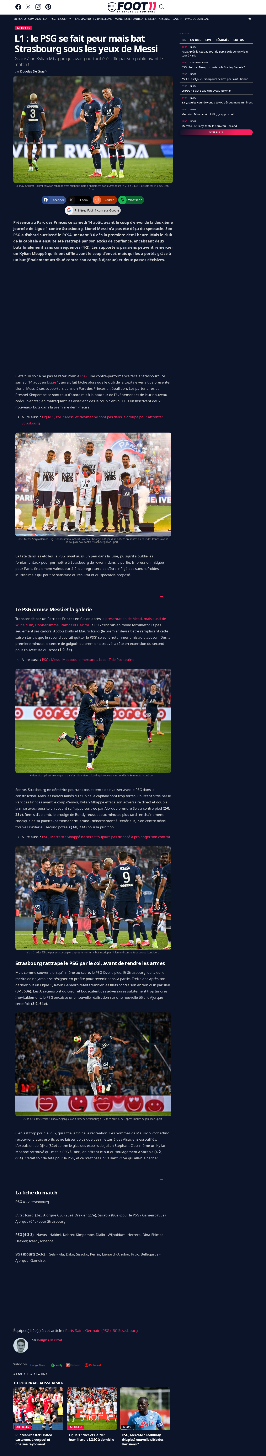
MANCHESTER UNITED (129, 18)
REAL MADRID (82, 18)
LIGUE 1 (63, 18)
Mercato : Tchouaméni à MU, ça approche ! (208, 114)
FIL (184, 40)
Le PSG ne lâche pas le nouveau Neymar (206, 90)
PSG (52, 18)
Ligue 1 (53, 382)
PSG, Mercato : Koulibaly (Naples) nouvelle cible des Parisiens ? (143, 1439)
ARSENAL (164, 18)
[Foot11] (132, 7)
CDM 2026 (34, 18)
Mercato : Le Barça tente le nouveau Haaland (209, 126)
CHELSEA (150, 18)
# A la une (38, 1374)
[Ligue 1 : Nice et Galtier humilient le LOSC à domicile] (92, 1408)
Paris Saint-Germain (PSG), (89, 1330)
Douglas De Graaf (33, 71)
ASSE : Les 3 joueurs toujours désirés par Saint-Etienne (215, 79)
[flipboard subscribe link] (73, 1365)
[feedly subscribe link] (56, 1365)
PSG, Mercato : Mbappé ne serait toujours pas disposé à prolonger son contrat (106, 836)
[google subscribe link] (37, 1365)
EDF (45, 18)
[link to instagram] (38, 9)
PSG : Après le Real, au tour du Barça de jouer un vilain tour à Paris (215, 53)
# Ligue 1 (20, 1374)
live (208, 40)
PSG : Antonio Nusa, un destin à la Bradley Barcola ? (213, 67)
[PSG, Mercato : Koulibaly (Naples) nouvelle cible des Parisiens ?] (145, 1408)
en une (195, 40)
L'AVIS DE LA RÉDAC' (197, 18)
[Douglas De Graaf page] (20, 1345)
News (127, 1427)
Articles (22, 1427)
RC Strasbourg (125, 1330)
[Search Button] (161, 7)
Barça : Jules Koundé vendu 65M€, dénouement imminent (217, 102)
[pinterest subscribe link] (93, 1365)
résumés (222, 40)
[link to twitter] (28, 9)
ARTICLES (23, 28)
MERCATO (20, 18)
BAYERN (177, 18)
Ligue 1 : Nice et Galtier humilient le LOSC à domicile (91, 1437)
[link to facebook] (18, 9)
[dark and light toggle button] (250, 19)
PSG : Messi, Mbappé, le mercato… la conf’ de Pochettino (88, 659)
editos (238, 40)
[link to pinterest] (48, 9)
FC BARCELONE (102, 18)
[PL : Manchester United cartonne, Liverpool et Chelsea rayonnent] (38, 1408)
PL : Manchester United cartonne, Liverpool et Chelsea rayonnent (33, 1439)
